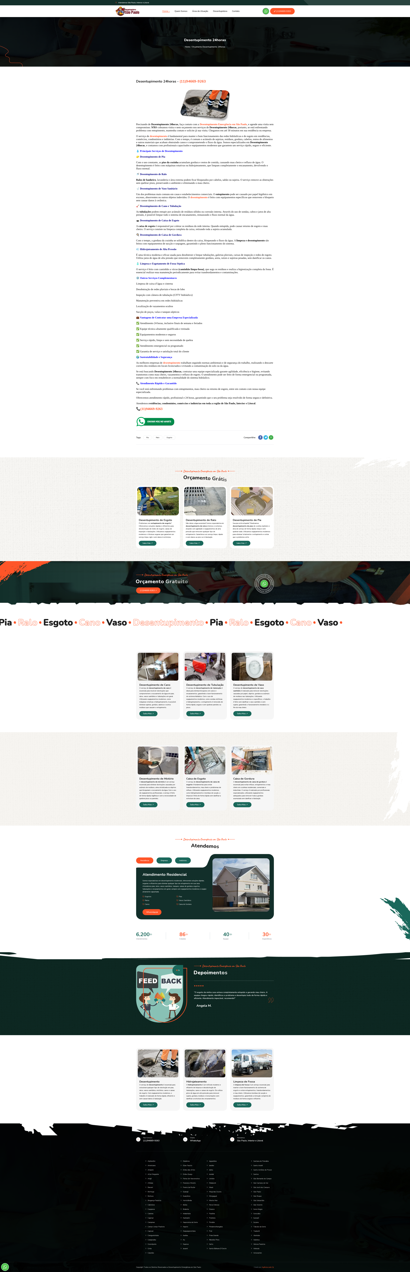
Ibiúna (184, 1205)
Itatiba (185, 1235)
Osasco (212, 1209)
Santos (256, 1174)
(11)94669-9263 (283, 11)
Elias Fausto (187, 1165)
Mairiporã (212, 1183)
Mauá (211, 1187)
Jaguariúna (213, 1161)
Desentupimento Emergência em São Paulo (223, 124)
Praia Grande (214, 1235)
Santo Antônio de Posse (262, 1170)
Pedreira (212, 1218)
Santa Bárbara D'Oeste (218, 1248)
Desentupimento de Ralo (201, 520)
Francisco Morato (189, 1183)
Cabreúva (151, 1205)
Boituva (150, 1196)
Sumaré (256, 1218)
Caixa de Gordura (243, 778)
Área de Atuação (200, 11)
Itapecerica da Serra (190, 1222)
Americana (151, 1165)
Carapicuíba (151, 1240)
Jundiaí (211, 1174)
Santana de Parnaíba (261, 1161)
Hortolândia (187, 1200)
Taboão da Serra (259, 1227)
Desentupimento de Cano (154, 685)
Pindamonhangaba (216, 1227)
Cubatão (150, 1253)
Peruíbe (212, 1222)
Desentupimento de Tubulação (205, 685)
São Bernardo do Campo (262, 1178)
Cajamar (150, 1218)
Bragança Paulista (154, 1200)
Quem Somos (181, 11)
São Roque (257, 1196)
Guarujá (185, 1192)
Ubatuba (256, 1235)
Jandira (211, 1165)
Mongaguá (213, 1196)
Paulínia (212, 1213)
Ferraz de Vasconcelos (191, 1178)
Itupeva (185, 1244)
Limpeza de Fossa (244, 1081)
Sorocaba (256, 1213)
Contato (236, 11)
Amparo (150, 1170)
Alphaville (151, 1161)
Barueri (150, 1187)
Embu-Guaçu (187, 1174)
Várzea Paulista (259, 1244)
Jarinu (211, 1170)
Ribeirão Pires (214, 1240)
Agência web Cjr (268, 1267)
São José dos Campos (261, 1187)
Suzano (256, 1222)
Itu (183, 1240)
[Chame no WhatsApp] (266, 11)
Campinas (151, 1222)
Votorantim (257, 1253)
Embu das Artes (188, 1170)
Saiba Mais (147, 543)
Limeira (211, 1178)
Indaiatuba (186, 1213)
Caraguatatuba (153, 1235)
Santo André (258, 1165)
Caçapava (151, 1209)
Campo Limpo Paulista (156, 1227)
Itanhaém (186, 1218)
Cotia (149, 1248)
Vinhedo (256, 1248)
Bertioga (150, 1192)
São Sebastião (258, 1200)
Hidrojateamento (196, 1081)
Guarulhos (186, 1196)
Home (165, 11)
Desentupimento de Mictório (156, 778)
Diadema (186, 1161)
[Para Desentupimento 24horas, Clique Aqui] (155, 421)
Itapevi (185, 1227)
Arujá (149, 1178)
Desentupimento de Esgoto (155, 520)
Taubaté (256, 1231)
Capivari (150, 1231)
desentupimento (158, 136)
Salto (211, 1244)
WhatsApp (151, 912)
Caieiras (150, 1213)
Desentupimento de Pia (247, 520)
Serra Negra (257, 1209)
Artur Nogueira (153, 1174)
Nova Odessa (214, 1205)
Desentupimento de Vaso (248, 685)
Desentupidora (220, 11)
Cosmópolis (151, 1244)
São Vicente (257, 1205)
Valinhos (256, 1240)
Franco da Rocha (188, 1187)
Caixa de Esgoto (196, 778)
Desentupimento (149, 1081)
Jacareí (185, 1248)
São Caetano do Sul (260, 1183)
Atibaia (150, 1183)
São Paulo (257, 1192)
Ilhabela (185, 1209)
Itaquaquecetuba (188, 1231)
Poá (210, 1231)
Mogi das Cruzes (215, 1192)
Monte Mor (213, 1200)
